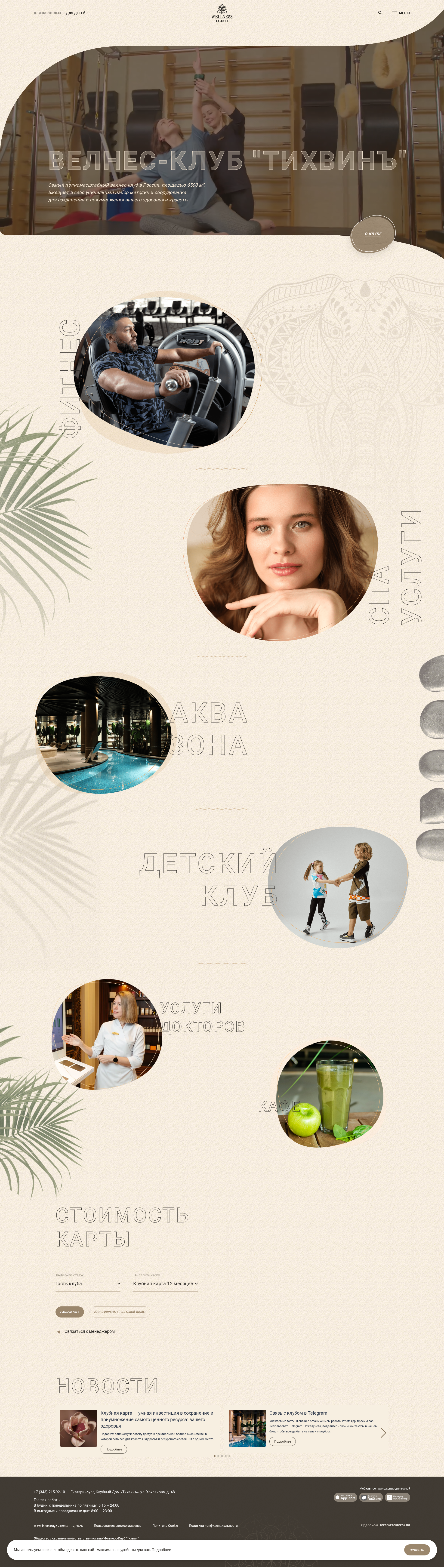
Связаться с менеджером (90, 1331)
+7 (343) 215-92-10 (49, 1492)
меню (404, 13)
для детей (76, 13)
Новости (107, 1386)
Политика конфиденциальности (213, 1525)
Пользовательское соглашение (117, 1525)
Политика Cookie (165, 1525)
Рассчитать (69, 1312)
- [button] (380, 1433)
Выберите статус (70, 1275)
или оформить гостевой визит (120, 1312)
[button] (215, 1456)
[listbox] (88, 1283)
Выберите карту (147, 1275)
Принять (417, 1550)
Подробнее (113, 1449)
